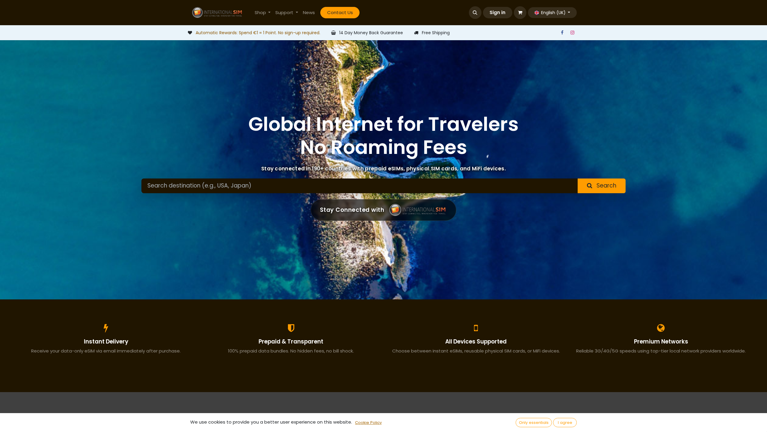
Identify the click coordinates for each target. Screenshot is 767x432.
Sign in (497, 12)
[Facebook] (562, 32)
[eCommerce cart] (520, 12)
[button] (475, 12)
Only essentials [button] (534, 422)
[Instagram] (572, 32)
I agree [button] (565, 422)
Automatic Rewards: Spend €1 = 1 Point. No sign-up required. (258, 33)
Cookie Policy (368, 422)
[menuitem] (262, 13)
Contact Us (340, 12)
